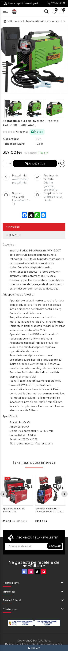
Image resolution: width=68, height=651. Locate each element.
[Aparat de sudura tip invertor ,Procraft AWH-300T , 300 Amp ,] (34, 59)
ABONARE (55, 546)
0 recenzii (22, 131)
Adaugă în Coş (36, 163)
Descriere (13, 227)
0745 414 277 (57, 3)
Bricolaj (15, 21)
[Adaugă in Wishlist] (61, 163)
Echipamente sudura (36, 21)
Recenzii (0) (13, 234)
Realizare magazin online (47, 644)
